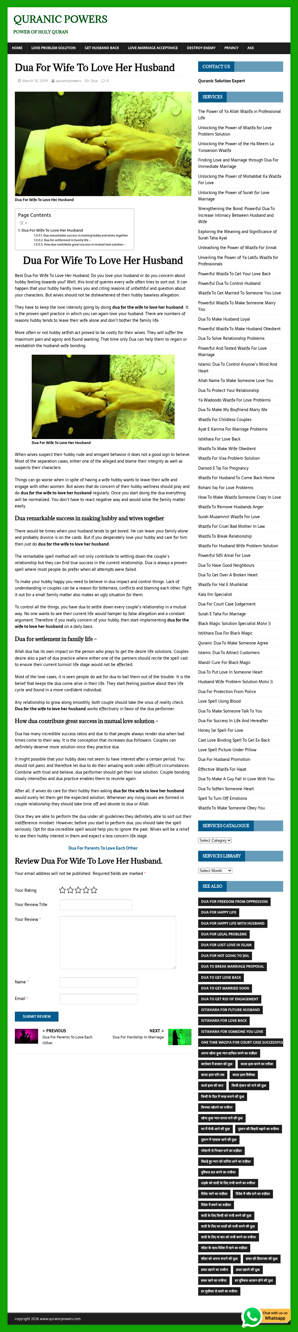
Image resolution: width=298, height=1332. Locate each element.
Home (17, 48)
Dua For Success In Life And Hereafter (233, 720)
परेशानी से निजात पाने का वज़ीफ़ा (221, 1151)
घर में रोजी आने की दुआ (215, 1129)
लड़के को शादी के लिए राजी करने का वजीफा (228, 1183)
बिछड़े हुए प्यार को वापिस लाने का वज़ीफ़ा (226, 1161)
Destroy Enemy (201, 48)
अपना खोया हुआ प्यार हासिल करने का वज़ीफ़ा (229, 1053)
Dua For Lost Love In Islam (226, 945)
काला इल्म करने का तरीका (257, 1064)
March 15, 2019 (35, 81)
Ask (250, 48)
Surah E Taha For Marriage (222, 614)
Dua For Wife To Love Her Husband (52, 230)
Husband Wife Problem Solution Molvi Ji (235, 682)
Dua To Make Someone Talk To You (230, 711)
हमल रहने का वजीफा (214, 1280)
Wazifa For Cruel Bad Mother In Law (231, 526)
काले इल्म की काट (212, 1085)
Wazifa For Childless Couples (224, 419)
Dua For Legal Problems (224, 934)
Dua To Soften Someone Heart (226, 789)
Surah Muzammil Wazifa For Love (229, 517)
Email (21, 998)
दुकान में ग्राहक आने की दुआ (219, 1140)
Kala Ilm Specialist (215, 594)
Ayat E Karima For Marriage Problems (232, 429)
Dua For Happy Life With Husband (233, 923)
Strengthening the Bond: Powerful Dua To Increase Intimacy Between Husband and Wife (236, 215)
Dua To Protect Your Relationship (228, 390)
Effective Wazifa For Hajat (222, 769)
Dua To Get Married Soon (225, 988)
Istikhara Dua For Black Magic (225, 633)
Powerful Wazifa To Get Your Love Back (234, 274)
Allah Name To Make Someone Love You (235, 380)
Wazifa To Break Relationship (225, 536)
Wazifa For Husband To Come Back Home (236, 478)
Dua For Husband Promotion (224, 759)
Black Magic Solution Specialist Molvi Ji (234, 623)
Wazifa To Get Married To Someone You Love (239, 293)
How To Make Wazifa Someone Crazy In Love (239, 497)
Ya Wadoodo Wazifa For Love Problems (234, 400)
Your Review (28, 919)
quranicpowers (68, 81)
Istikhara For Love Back (219, 439)
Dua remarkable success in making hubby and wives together (85, 235)
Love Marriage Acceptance (153, 48)
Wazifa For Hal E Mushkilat (223, 584)
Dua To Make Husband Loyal (224, 319)
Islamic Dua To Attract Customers (229, 652)
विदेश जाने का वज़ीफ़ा (214, 1194)
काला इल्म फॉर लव (212, 1075)
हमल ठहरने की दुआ (248, 1270)
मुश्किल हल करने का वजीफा (218, 1172)
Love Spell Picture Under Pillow (227, 750)
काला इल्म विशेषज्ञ (244, 1075)
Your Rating (25, 890)
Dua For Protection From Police (227, 691)
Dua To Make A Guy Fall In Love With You (236, 779)
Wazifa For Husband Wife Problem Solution (238, 546)
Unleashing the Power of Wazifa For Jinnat (237, 247)
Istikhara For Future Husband (230, 1010)
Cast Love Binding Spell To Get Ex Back (234, 740)
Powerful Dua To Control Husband (229, 283)
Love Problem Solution (53, 48)
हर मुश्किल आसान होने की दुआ (254, 1280)
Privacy (231, 48)
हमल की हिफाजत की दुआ (262, 1259)
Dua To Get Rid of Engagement (229, 999)
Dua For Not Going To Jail (225, 956)
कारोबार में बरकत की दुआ (217, 1064)
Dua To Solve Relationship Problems (231, 338)
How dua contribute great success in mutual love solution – (84, 244)
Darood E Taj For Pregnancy (223, 468)
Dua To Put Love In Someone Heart (230, 672)
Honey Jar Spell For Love (220, 730)
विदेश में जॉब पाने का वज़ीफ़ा (253, 1194)
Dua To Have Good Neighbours (226, 565)
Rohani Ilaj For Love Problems (225, 487)
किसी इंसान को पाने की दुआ (249, 1085)
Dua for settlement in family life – (67, 240)
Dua (94, 81)
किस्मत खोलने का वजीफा (217, 1107)
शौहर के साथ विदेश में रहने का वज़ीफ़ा (224, 1248)
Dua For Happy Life (218, 912)
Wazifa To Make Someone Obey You (231, 808)
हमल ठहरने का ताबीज (214, 1270)
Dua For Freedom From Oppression (234, 902)
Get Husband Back (102, 48)
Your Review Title (31, 904)
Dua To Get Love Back (221, 978)
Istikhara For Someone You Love (232, 1032)
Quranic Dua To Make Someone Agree (233, 643)
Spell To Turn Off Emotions (222, 798)
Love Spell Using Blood (219, 701)
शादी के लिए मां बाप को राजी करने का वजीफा (228, 1237)
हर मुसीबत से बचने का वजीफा (219, 1291)
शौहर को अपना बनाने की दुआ (219, 1259)
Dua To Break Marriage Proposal (232, 966)
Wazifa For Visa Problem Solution (229, 458)
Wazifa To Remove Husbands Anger (231, 507)
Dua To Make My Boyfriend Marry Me (232, 409)
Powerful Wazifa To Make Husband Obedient (239, 329)
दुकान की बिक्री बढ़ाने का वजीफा (258, 1129)
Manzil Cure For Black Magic (224, 662)
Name (22, 982)
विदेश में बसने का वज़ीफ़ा (216, 1205)
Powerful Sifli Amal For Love (224, 555)
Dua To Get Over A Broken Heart (228, 575)
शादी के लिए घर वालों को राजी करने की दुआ (228, 1226)
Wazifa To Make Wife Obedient (227, 448)
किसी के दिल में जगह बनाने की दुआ (222, 1097)
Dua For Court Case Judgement (227, 604)
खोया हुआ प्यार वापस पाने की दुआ (222, 1118)
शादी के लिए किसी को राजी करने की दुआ (226, 1216)
